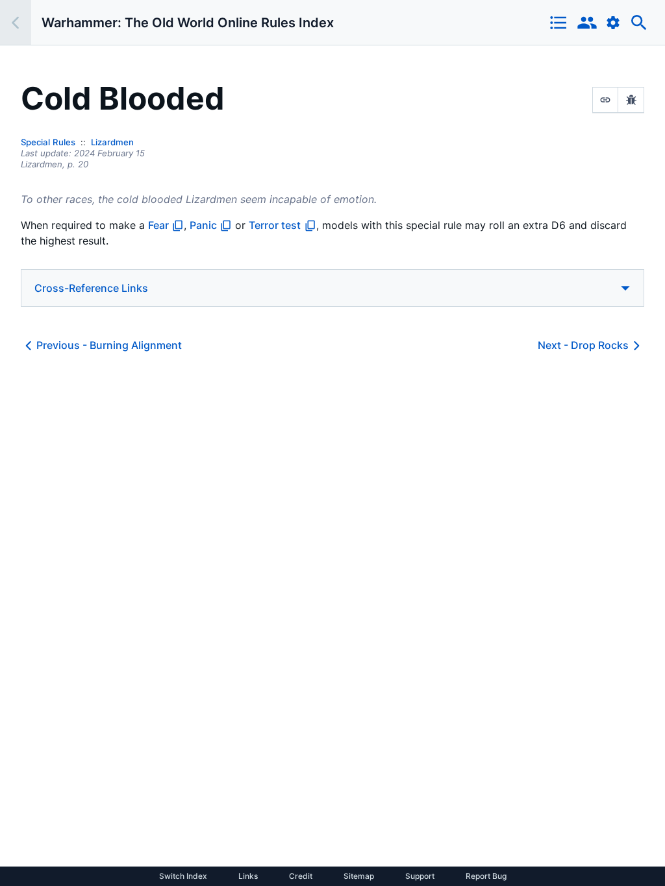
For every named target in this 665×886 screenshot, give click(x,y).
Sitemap (359, 876)
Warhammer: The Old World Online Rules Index (188, 22)
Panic (203, 225)
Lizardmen (112, 142)
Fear (158, 225)
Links (248, 876)
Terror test (275, 225)
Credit (300, 876)
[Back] (15, 22)
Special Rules (48, 142)
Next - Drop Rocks (583, 345)
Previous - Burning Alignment (109, 345)
